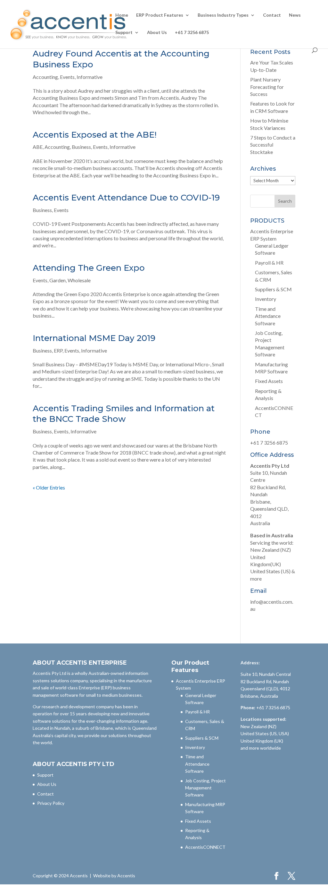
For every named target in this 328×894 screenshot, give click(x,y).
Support (124, 32)
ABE (38, 147)
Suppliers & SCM (273, 289)
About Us (157, 32)
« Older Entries (49, 487)
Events (67, 77)
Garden (57, 280)
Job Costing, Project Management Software (205, 788)
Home (121, 15)
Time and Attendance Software (268, 316)
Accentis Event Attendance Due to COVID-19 (126, 197)
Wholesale (79, 280)
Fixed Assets (269, 381)
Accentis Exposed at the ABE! (95, 135)
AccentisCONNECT (205, 847)
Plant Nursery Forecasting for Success (267, 86)
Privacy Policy (50, 803)
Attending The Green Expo (89, 268)
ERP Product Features (159, 15)
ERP (58, 350)
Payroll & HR (269, 263)
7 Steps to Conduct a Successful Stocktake (272, 144)
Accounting (45, 77)
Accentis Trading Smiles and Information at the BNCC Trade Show (124, 413)
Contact (272, 15)
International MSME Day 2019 (94, 338)
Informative (89, 77)
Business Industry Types (223, 15)
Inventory (265, 299)
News (295, 15)
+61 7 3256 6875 (192, 32)
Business (81, 147)
